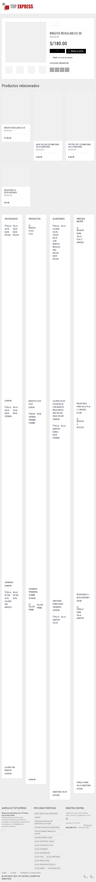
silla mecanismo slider (43, 837)
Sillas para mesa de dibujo (45, 864)
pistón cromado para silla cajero (45, 832)
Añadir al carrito (77, 51)
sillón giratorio (54, 868)
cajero (37, 817)
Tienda (13, 873)
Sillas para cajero (42, 861)
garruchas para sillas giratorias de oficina (44, 822)
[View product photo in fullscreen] (42, 58)
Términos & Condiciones (30, 873)
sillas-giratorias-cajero (44, 841)
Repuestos (54, 37)
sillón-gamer (40, 868)
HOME (4, 873)
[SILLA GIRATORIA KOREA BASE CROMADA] (58, 24)
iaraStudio (6, 879)
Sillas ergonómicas (42, 853)
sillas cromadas (41, 849)
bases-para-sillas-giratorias (46, 814)
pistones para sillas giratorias (47, 827)
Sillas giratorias (53, 857)
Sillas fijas (39, 857)
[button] (27, 138)
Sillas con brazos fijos (44, 845)
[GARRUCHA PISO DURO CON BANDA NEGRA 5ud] (52, 24)
